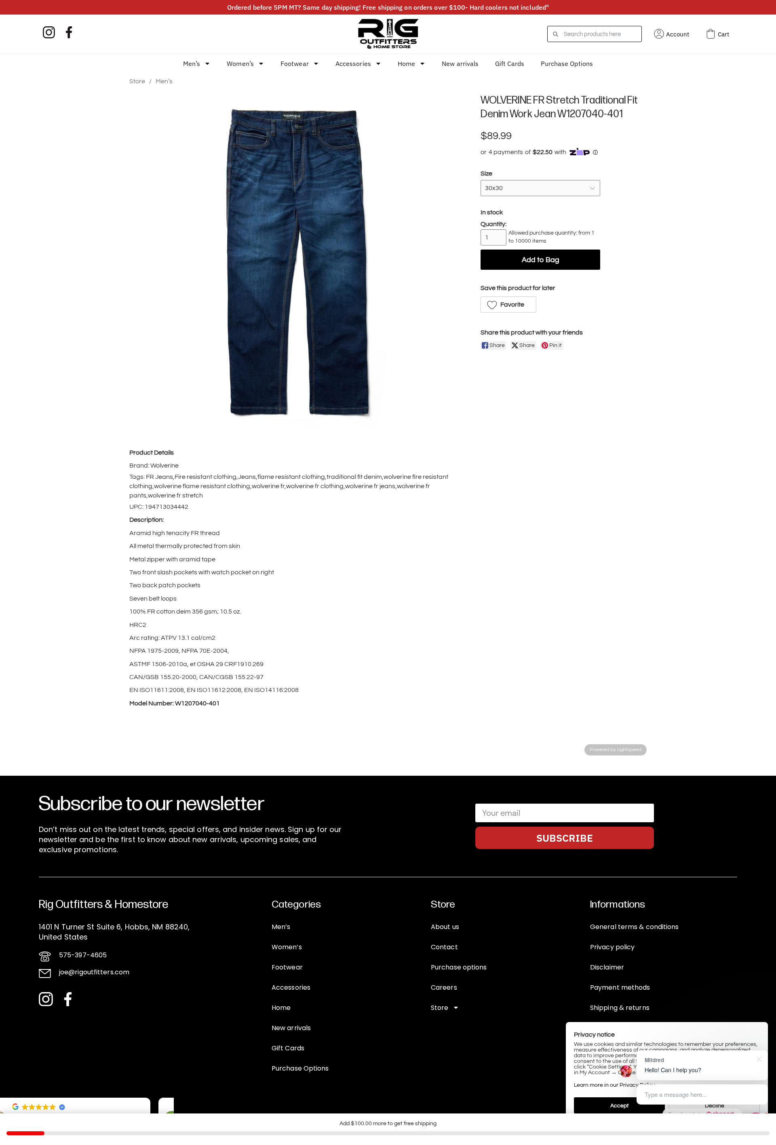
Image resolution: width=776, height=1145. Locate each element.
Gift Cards (510, 63)
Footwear (294, 63)
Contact (444, 947)
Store (137, 81)
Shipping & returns (619, 1007)
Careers (444, 987)
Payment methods (620, 987)
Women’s (240, 63)
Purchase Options (567, 63)
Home (406, 63)
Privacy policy (612, 947)
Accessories (353, 63)
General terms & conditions (634, 926)
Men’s (191, 63)
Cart (723, 34)
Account (678, 34)
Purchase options (459, 967)
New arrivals (460, 63)
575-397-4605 (83, 955)
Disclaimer (607, 967)
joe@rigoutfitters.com (94, 972)
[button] (508, 304)
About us (445, 926)
